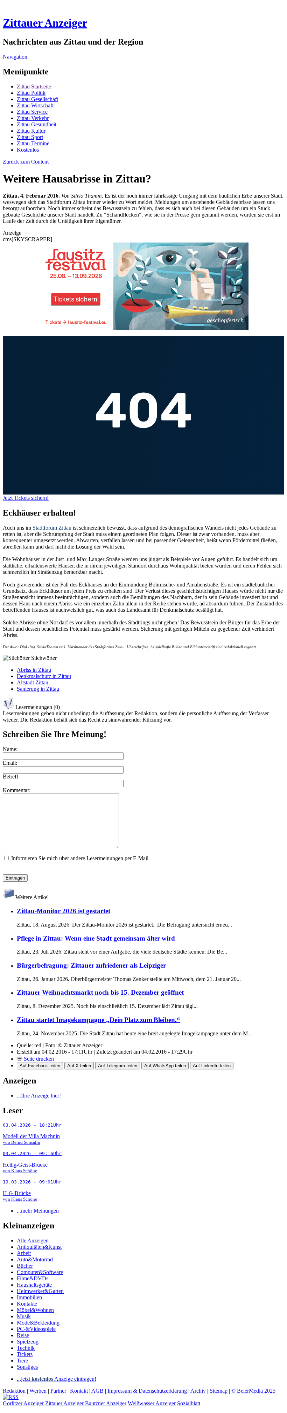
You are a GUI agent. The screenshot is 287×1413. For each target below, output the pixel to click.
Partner (58, 1391)
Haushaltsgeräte (34, 1285)
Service (32, 112)
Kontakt (79, 1391)
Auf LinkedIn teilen (212, 1065)
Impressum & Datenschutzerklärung (147, 1391)
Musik (24, 1316)
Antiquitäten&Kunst (39, 1247)
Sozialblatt (188, 1403)
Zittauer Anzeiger (45, 22)
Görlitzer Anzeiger (23, 1403)
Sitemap (218, 1391)
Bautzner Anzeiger (105, 1403)
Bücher (25, 1266)
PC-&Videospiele (36, 1329)
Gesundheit (36, 124)
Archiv (198, 1391)
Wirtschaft (35, 105)
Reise (23, 1335)
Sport (30, 137)
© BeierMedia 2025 (253, 1391)
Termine (33, 143)
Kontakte (27, 1304)
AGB (97, 1391)
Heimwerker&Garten (40, 1291)
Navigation (15, 57)
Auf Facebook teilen (40, 1065)
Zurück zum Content (26, 162)
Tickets (25, 1354)
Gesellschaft (37, 99)
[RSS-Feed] (11, 1397)
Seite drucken (38, 1059)
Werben (38, 1391)
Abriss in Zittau (34, 670)
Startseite (34, 86)
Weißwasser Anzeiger (152, 1403)
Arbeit (24, 1253)
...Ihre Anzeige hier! (39, 1096)
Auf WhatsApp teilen (165, 1065)
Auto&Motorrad (35, 1259)
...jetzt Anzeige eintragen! (56, 1379)
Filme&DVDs (32, 1278)
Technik (26, 1348)
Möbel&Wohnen (35, 1310)
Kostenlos (28, 150)
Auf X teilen (79, 1065)
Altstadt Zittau (32, 682)
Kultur (31, 131)
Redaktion (14, 1391)
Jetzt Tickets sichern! (26, 498)
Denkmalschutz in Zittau (44, 676)
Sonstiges (27, 1367)
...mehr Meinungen (38, 1211)
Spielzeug (27, 1342)
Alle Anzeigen (33, 1240)
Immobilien (29, 1297)
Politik (31, 93)
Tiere (22, 1361)
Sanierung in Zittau (38, 689)
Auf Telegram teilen (117, 1065)
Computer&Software (40, 1272)
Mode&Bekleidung (38, 1323)
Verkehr (33, 118)
